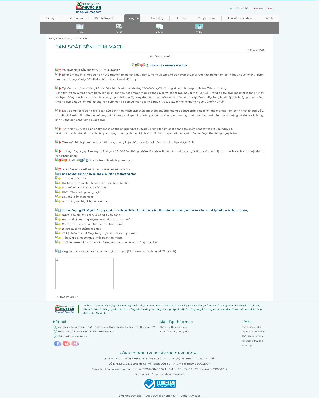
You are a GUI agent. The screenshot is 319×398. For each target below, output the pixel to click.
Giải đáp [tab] (269, 18)
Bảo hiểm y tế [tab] (104, 18)
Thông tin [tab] (132, 18)
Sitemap (247, 345)
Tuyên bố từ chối (251, 327)
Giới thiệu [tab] (50, 18)
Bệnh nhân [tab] (75, 18)
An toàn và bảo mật (253, 331)
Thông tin (70, 38)
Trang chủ (55, 38)
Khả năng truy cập (252, 340)
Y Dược (84, 38)
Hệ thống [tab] (157, 18)
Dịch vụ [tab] (181, 18)
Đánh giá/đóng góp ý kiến (174, 331)
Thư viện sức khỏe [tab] (240, 18)
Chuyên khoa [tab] (207, 18)
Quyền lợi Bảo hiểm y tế (173, 327)
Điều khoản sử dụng (253, 336)
